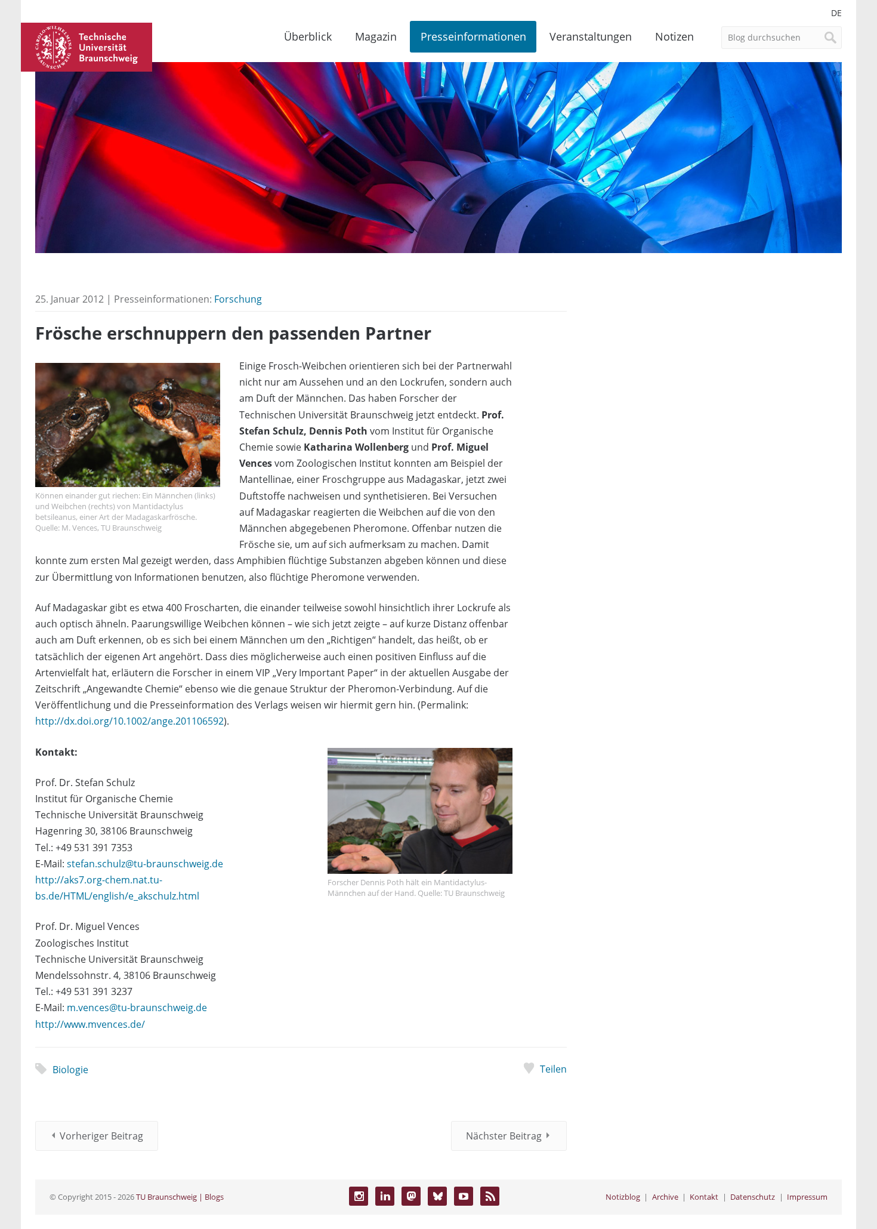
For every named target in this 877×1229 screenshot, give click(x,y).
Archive (665, 1196)
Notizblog (623, 1196)
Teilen (553, 1069)
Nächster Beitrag (504, 1135)
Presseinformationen (473, 36)
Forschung (238, 299)
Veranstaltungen (590, 36)
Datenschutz (752, 1196)
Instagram (358, 1196)
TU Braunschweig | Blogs (180, 1196)
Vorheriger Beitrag (101, 1135)
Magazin (376, 36)
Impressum (807, 1196)
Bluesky (437, 1196)
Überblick (308, 36)
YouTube (463, 1196)
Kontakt (704, 1196)
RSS (489, 1196)
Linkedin (384, 1196)
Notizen (674, 36)
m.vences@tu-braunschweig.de (137, 1007)
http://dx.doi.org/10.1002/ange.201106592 (129, 721)
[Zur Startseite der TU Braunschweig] (86, 45)
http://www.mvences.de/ (90, 1024)
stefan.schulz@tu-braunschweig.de (145, 863)
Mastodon (411, 1196)
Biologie (70, 1069)
